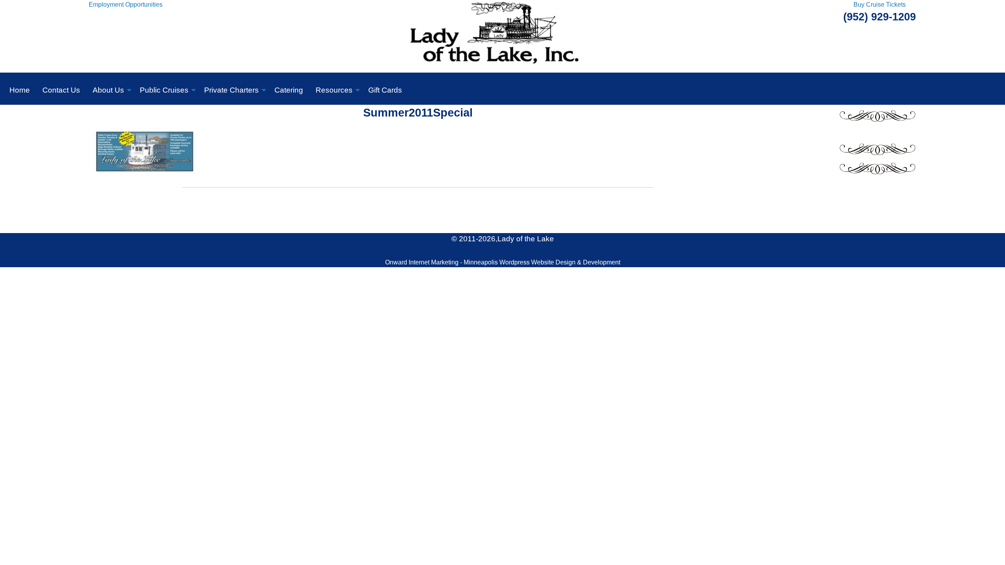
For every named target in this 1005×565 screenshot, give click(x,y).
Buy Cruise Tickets (879, 4)
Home (19, 90)
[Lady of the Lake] (502, 36)
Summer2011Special (418, 112)
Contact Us (61, 90)
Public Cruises (164, 90)
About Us (108, 90)
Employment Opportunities (126, 4)
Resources (334, 90)
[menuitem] (19, 89)
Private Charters (231, 90)
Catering (288, 90)
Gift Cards (385, 90)
